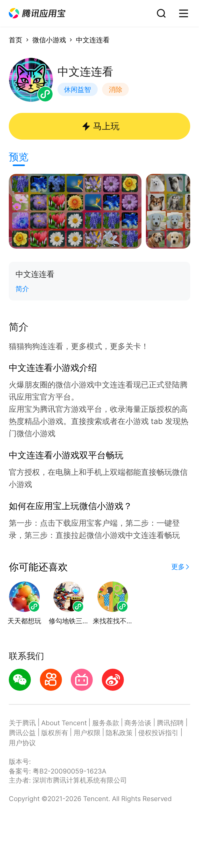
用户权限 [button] (87, 733)
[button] (37, 13)
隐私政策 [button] (119, 733)
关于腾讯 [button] (22, 723)
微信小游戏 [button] (49, 40)
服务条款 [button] (105, 723)
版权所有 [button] (54, 733)
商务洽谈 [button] (137, 723)
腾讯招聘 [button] (170, 723)
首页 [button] (15, 40)
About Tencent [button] (64, 723)
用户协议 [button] (22, 743)
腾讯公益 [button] (22, 733)
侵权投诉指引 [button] (158, 733)
